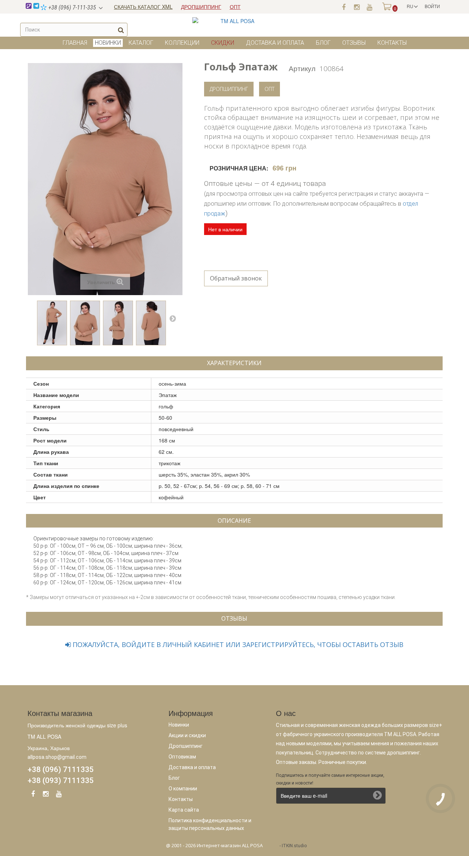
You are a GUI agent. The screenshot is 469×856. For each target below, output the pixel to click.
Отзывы (354, 42)
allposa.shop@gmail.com (56, 757)
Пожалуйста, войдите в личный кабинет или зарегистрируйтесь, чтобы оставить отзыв (237, 644)
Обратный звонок (236, 278)
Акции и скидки (187, 735)
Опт (269, 88)
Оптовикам (182, 757)
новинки (108, 42)
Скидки (222, 42)
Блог (323, 42)
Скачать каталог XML (143, 6)
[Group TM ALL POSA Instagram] (45, 795)
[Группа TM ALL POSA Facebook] (343, 6)
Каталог (141, 42)
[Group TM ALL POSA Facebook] (32, 795)
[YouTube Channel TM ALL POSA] (58, 795)
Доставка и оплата (275, 42)
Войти (432, 6)
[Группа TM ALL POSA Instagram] (356, 6)
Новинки (179, 725)
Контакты (392, 42)
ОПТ (235, 6)
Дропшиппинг (229, 88)
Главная (75, 42)
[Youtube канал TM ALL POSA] (369, 6)
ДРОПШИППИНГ (201, 6)
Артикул (302, 68)
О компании (183, 788)
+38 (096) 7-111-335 (71, 7)
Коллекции (182, 42)
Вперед (172, 318)
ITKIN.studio (294, 845)
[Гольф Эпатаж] (52, 323)
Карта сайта (184, 810)
